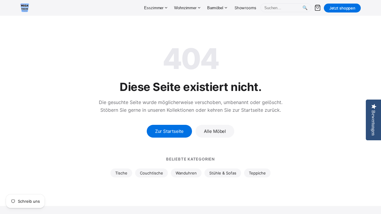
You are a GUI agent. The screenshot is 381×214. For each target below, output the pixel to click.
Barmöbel (215, 8)
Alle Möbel (215, 131)
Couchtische (151, 173)
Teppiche (257, 173)
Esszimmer (153, 8)
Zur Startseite (169, 131)
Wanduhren (186, 173)
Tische (121, 173)
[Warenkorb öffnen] (317, 8)
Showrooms (245, 7)
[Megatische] (24, 7)
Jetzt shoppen (342, 8)
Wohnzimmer (185, 8)
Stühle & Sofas (222, 173)
